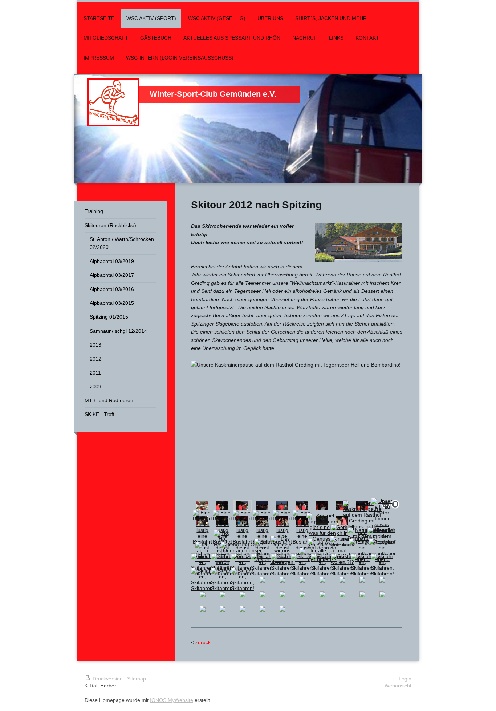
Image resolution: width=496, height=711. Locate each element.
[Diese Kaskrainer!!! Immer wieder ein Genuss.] (222, 505)
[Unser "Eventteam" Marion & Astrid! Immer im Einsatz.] (322, 505)
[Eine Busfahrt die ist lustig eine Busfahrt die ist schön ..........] (202, 536)
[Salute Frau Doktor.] (262, 550)
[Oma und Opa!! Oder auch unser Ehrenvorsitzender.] (242, 550)
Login (405, 679)
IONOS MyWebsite (171, 700)
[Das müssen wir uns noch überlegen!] (282, 550)
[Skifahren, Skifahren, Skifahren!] (202, 565)
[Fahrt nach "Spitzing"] (202, 505)
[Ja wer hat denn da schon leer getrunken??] (322, 550)
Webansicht (398, 685)
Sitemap (136, 679)
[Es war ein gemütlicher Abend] (362, 550)
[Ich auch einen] (202, 550)
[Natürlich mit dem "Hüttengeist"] (362, 536)
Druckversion (107, 679)
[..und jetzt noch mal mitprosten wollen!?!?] (342, 550)
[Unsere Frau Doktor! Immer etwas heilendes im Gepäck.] (382, 521)
